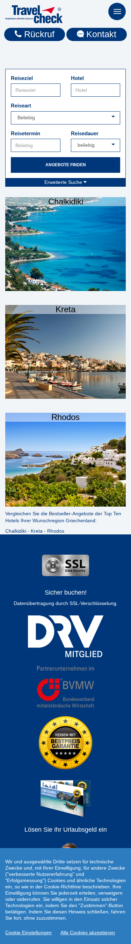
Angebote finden (65, 164)
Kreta (37, 531)
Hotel (77, 78)
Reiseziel (22, 78)
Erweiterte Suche (63, 182)
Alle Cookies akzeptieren (87, 932)
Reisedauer (85, 133)
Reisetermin (25, 133)
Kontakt (100, 34)
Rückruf (38, 34)
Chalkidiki (15, 531)
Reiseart (21, 105)
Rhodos (55, 531)
